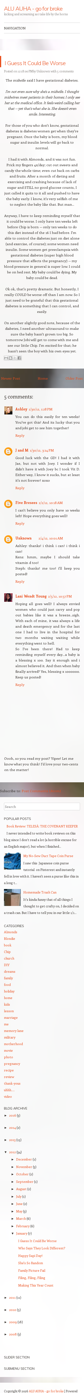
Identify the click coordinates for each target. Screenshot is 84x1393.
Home (43, 389)
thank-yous (12, 1094)
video (8, 1108)
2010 (13, 1321)
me (6, 1035)
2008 (13, 1345)
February (23, 1237)
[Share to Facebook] (19, 369)
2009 (13, 1333)
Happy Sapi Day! (30, 1267)
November (24, 1178)
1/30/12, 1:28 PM (40, 420)
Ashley (21, 420)
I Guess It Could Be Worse (36, 67)
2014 (13, 1139)
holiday (9, 1002)
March (21, 1230)
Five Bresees (26, 514)
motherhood (13, 1055)
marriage (11, 1029)
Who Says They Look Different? (41, 1259)
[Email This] (6, 369)
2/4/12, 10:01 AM (50, 549)
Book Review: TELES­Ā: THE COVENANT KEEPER (42, 837)
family (8, 989)
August (21, 1200)
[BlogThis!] (10, 369)
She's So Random (30, 1274)
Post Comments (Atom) (41, 802)
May (19, 1222)
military (9, 1048)
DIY (7, 976)
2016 (13, 1126)
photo (8, 1068)
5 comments (65, 82)
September (25, 1193)
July (19, 1207)
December (24, 1170)
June (19, 1215)
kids (7, 1015)
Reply (19, 446)
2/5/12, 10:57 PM (60, 607)
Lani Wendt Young (31, 607)
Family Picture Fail (31, 1281)
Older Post (74, 389)
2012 (13, 1163)
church (9, 969)
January (22, 1244)
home (8, 1009)
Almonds (10, 943)
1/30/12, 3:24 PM (42, 461)
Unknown (43, 82)
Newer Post (10, 389)
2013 (12, 1151)
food (7, 996)
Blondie (9, 950)
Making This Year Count (35, 1296)
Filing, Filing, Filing (31, 1289)
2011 (12, 1308)
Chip (7, 963)
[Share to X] (15, 369)
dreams (9, 982)
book (7, 956)
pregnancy (12, 1075)
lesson (9, 1022)
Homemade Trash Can (39, 903)
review (9, 1088)
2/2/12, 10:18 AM (51, 514)
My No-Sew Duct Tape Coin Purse (48, 867)
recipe (9, 1081)
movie (8, 1061)
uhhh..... (9, 1101)
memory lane (14, 1042)
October (22, 1185)
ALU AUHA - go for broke (33, 8)
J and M (21, 461)
